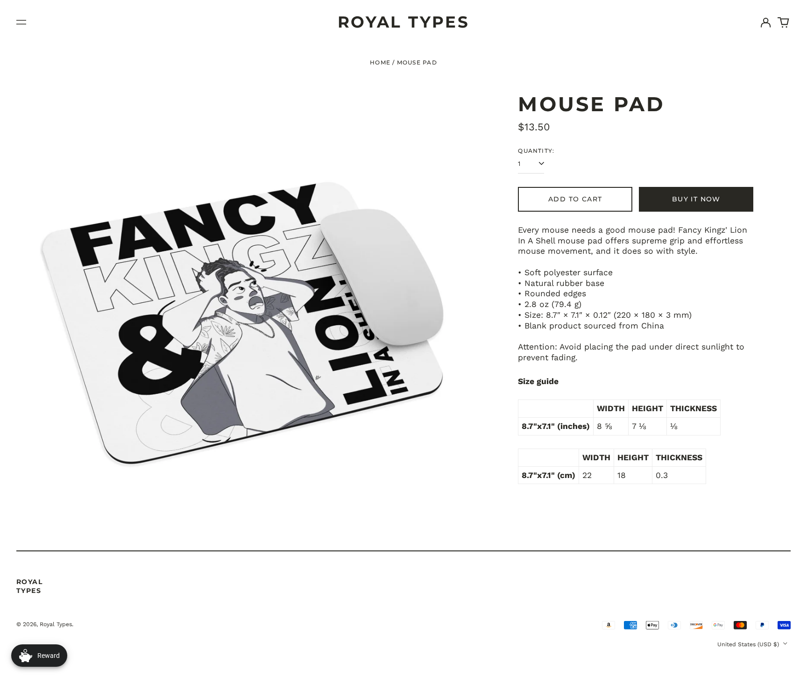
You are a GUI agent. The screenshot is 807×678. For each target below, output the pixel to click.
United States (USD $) (749, 644)
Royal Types (404, 22)
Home (380, 62)
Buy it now (696, 199)
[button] (783, 22)
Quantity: (536, 150)
